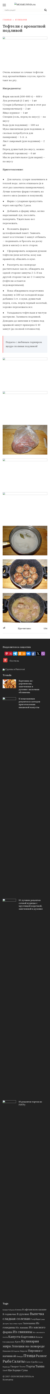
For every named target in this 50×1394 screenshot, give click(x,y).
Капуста (14, 1337)
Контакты (8, 1379)
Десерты (6, 1324)
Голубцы (35, 1319)
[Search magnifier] (45, 10)
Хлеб (5, 1370)
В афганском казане (34, 1309)
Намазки (7, 1351)
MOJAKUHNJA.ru (25, 1376)
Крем (18, 1341)
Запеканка (29, 1323)
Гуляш (42, 1319)
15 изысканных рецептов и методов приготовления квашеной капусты (29, 703)
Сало (28, 1361)
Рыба (7, 1361)
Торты (30, 1366)
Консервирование (9, 1342)
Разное (41, 1356)
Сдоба (34, 1361)
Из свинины (22, 1332)
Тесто (22, 1366)
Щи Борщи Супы (18, 1370)
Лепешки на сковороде (28, 1346)
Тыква (39, 1366)
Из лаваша (22, 1327)
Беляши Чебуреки (9, 1310)
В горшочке (9, 1314)
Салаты (18, 1361)
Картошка (28, 1337)
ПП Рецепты (15, 1351)
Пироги (23, 1351)
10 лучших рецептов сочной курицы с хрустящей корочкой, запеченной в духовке (31, 904)
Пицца (19, 1356)
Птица (29, 1355)
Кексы (39, 1337)
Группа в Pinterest (15, 669)
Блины (18, 1309)
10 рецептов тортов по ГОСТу (30, 1103)
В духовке (23, 1314)
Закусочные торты (15, 1324)
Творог (14, 1366)
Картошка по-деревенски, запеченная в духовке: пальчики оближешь (29, 687)
